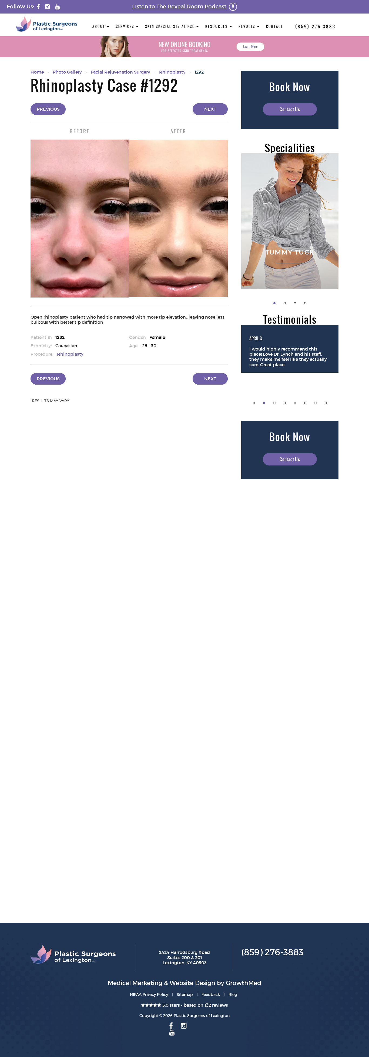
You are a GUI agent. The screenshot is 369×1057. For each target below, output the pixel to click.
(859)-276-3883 (315, 26)
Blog (233, 994)
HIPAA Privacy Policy (149, 994)
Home (37, 72)
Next (210, 109)
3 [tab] (295, 303)
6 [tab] (305, 403)
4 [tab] (305, 303)
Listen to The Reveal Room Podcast (179, 6)
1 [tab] (274, 303)
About (99, 26)
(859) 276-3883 (272, 952)
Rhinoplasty (172, 72)
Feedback (211, 994)
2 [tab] (285, 303)
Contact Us (290, 109)
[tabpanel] (289, 221)
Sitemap (185, 994)
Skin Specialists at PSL (170, 26)
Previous (48, 109)
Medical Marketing (135, 983)
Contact (274, 26)
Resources (217, 26)
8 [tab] (326, 403)
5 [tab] (295, 403)
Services (126, 26)
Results (248, 26)
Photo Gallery (67, 72)
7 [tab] (315, 403)
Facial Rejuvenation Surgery (120, 72)
